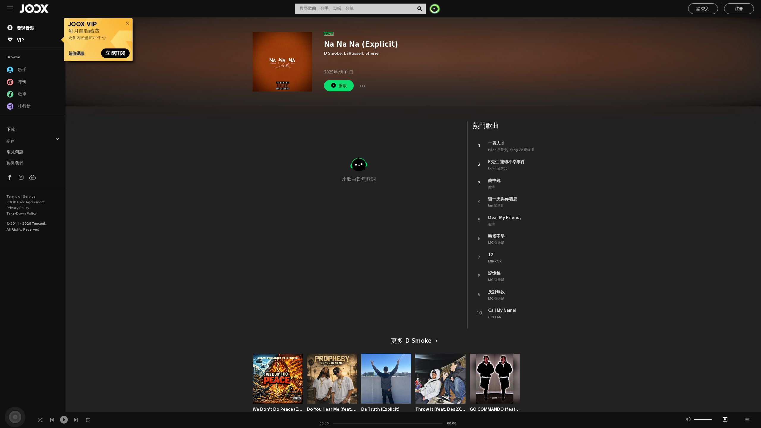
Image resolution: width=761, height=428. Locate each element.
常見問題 (15, 152)
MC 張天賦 (496, 243)
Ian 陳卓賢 (496, 205)
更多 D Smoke (411, 341)
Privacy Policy (18, 208)
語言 (11, 141)
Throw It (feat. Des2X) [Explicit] (440, 409)
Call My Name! (502, 310)
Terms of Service (21, 197)
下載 (11, 130)
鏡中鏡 (494, 180)
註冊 (739, 9)
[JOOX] (34, 8)
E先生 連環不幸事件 (506, 161)
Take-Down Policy (22, 214)
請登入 (702, 9)
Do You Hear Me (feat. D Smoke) (332, 409)
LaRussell (353, 53)
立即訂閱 (115, 53)
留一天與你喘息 (502, 198)
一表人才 (496, 143)
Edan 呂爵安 (497, 150)
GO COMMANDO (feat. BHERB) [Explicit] (495, 409)
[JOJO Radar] (435, 9)
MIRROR (495, 261)
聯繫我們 (15, 163)
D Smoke (333, 53)
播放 (343, 86)
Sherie (371, 53)
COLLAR (494, 317)
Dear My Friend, (504, 217)
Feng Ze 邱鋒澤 (522, 150)
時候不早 (496, 236)
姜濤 (491, 187)
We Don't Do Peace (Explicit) (278, 409)
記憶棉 (494, 273)
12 (490, 254)
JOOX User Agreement (26, 202)
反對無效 (496, 291)
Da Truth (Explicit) (380, 409)
